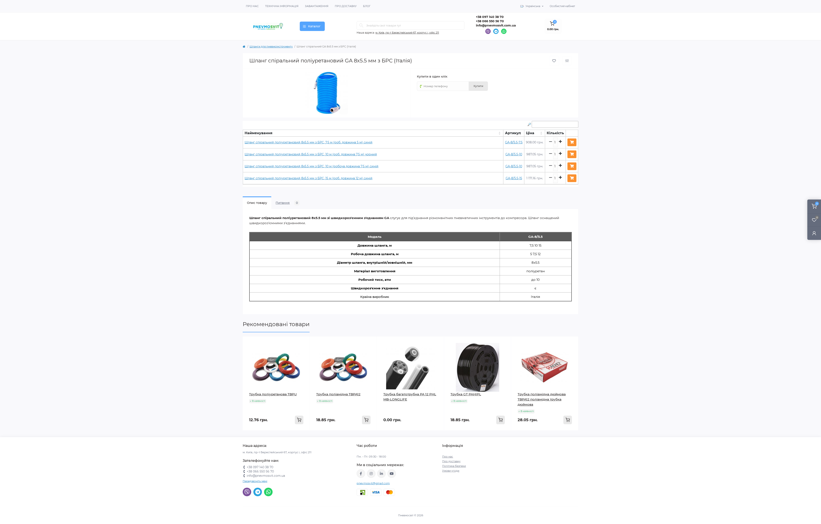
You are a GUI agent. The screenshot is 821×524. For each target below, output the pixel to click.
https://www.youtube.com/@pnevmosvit (391, 473)
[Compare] (303, 351)
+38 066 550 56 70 (490, 21)
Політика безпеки (454, 466)
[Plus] (296, 437)
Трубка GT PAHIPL (465, 394)
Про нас (252, 6)
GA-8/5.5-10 (513, 154)
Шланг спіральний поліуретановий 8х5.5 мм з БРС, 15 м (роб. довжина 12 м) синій (308, 178)
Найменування (258, 133)
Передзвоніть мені (255, 481)
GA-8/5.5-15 (514, 178)
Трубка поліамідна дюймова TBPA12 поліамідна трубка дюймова (542, 399)
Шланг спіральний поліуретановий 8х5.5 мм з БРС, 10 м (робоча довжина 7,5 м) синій (311, 166)
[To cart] (299, 420)
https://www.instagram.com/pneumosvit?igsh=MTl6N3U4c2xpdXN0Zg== (371, 473)
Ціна (530, 133)
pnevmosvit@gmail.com (373, 483)
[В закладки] (554, 61)
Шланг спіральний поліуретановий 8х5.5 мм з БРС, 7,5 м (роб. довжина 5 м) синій (308, 142)
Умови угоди (450, 470)
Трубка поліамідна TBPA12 (338, 394)
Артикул (513, 133)
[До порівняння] (567, 60)
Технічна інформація (281, 6)
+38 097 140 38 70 (490, 17)
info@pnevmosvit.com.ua (496, 25)
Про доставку (346, 6)
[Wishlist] (303, 343)
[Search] (361, 25)
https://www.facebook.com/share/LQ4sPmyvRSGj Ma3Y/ (361, 473)
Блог (367, 6)
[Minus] (256, 437)
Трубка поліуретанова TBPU (273, 394)
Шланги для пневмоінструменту (271, 46)
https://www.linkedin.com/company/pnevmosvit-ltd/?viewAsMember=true (381, 473)
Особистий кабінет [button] (562, 6)
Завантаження (316, 6)
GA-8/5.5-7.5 (514, 142)
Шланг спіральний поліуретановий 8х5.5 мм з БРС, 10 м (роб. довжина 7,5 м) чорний (311, 154)
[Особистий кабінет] (814, 233)
